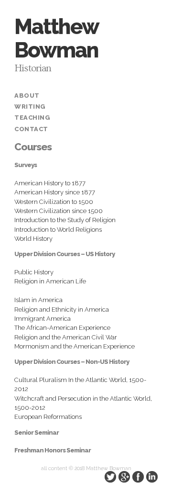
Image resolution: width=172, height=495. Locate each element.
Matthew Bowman (56, 38)
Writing (30, 106)
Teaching (32, 117)
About (27, 95)
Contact (31, 129)
